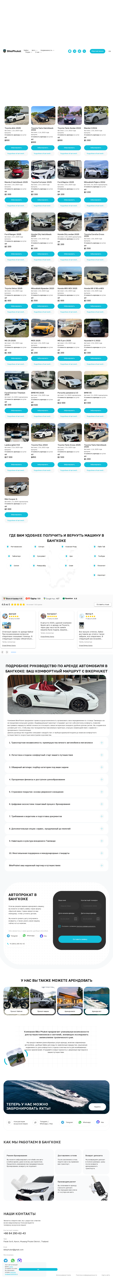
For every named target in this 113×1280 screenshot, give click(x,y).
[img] (96, 1001)
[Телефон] (84, 51)
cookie (11, 1266)
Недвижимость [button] (46, 50)
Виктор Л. (89, 614)
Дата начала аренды (66, 913)
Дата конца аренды (88, 913)
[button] (97, 51)
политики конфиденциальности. (86, 926)
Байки (26, 50)
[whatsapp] (69, 51)
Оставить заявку (80, 939)
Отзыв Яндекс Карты (9, 645)
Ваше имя (62, 900)
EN (110, 51)
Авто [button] (34, 50)
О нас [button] (37, 52)
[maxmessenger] (79, 51)
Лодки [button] (28, 52)
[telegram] (74, 51)
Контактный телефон (89, 900)
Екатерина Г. (52, 614)
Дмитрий (12, 614)
